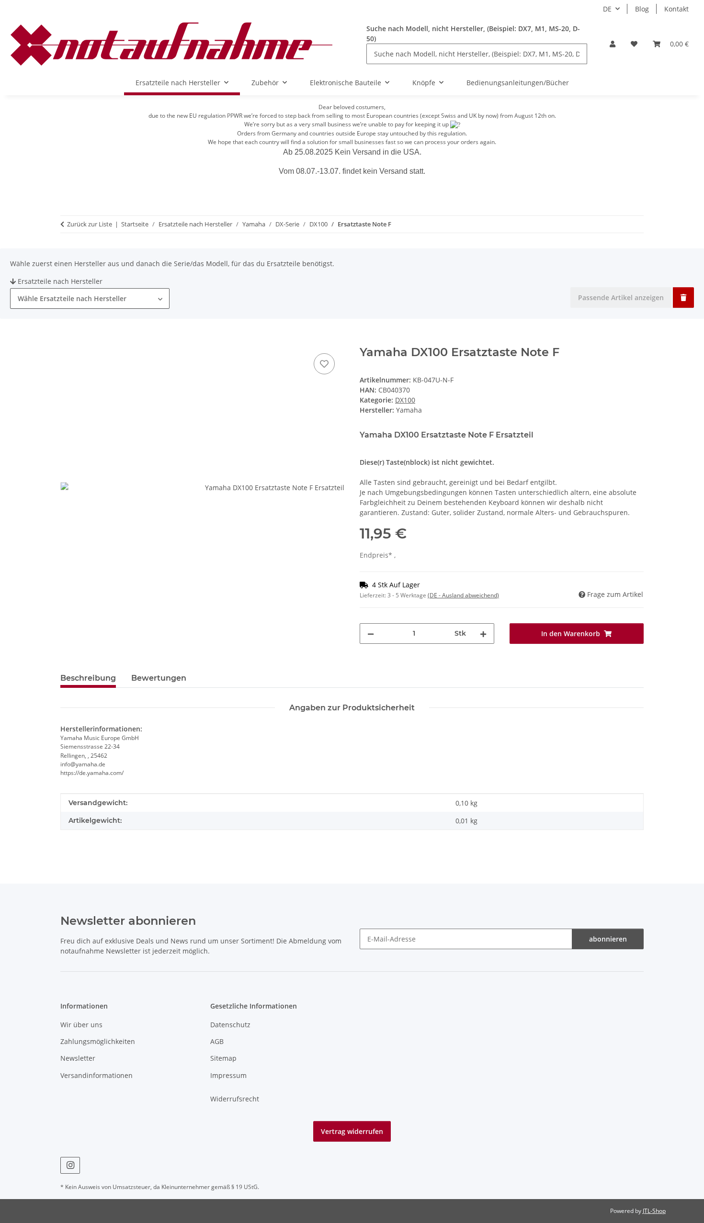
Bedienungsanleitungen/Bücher (517, 82)
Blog (642, 8)
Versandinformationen (96, 1075)
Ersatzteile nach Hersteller (60, 281)
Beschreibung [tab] (88, 678)
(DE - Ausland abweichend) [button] (463, 595)
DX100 (405, 399)
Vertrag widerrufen (352, 1131)
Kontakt (676, 8)
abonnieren (608, 938)
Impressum (228, 1075)
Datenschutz (230, 1024)
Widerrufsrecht (234, 1098)
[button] (612, 43)
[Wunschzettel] (634, 43)
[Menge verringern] (370, 633)
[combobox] (90, 298)
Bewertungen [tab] (158, 678)
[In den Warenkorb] (68, 340)
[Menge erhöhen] (483, 633)
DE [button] (607, 8)
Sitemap (223, 1058)
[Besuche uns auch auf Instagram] (70, 1165)
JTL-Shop (654, 1211)
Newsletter (77, 1058)
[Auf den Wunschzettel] (324, 363)
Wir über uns (81, 1024)
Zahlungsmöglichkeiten (97, 1041)
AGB (217, 1041)
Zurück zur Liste (89, 224)
